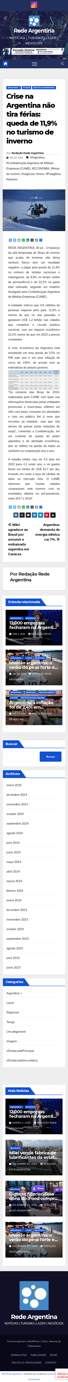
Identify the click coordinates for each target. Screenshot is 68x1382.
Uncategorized (46, 692)
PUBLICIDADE (38, 1355)
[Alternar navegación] (35, 64)
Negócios (31, 618)
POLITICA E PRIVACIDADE (27, 1362)
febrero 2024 (15, 890)
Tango (11, 1022)
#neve (40, 173)
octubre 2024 (15, 814)
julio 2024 (13, 842)
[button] (62, 63)
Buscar (12, 744)
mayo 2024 (14, 862)
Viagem (26, 88)
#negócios (28, 173)
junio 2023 (13, 967)
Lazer (29, 658)
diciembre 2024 (17, 794)
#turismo (11, 179)
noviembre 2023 (17, 919)
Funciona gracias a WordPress (23, 1341)
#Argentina (37, 157)
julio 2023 (13, 957)
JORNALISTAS (19, 1355)
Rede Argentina (34, 30)
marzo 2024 (14, 881)
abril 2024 (13, 871)
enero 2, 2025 (22, 1123)
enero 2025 (14, 785)
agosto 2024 (15, 833)
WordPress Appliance (12, 1373)
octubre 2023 (15, 929)
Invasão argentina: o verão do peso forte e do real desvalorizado (32, 667)
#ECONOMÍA (40, 168)
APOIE (53, 1355)
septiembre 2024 (18, 823)
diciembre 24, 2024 (25, 1205)
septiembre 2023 (18, 938)
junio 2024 (13, 852)
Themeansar (34, 1346)
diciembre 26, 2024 (25, 1164)
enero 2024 (14, 900)
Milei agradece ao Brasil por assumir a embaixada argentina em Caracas (18, 539)
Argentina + (13, 88)
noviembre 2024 (17, 804)
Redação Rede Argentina (28, 153)
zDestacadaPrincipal (44, 88)
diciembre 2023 (17, 909)
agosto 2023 (15, 948)
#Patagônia (53, 173)
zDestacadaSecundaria (33, 698)
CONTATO (50, 1362)
